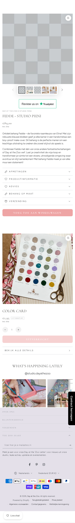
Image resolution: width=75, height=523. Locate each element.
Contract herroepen (71, 408)
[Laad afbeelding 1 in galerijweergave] (21, 90)
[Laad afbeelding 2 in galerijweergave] (29, 90)
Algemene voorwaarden (18, 504)
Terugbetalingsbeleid (40, 500)
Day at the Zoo (33, 496)
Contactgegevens (38, 504)
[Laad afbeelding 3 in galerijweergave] (37, 90)
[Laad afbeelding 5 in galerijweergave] (53, 90)
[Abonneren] (71, 445)
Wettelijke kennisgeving (59, 504)
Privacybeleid (57, 500)
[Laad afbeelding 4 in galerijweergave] (45, 90)
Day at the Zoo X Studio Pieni (17, 111)
